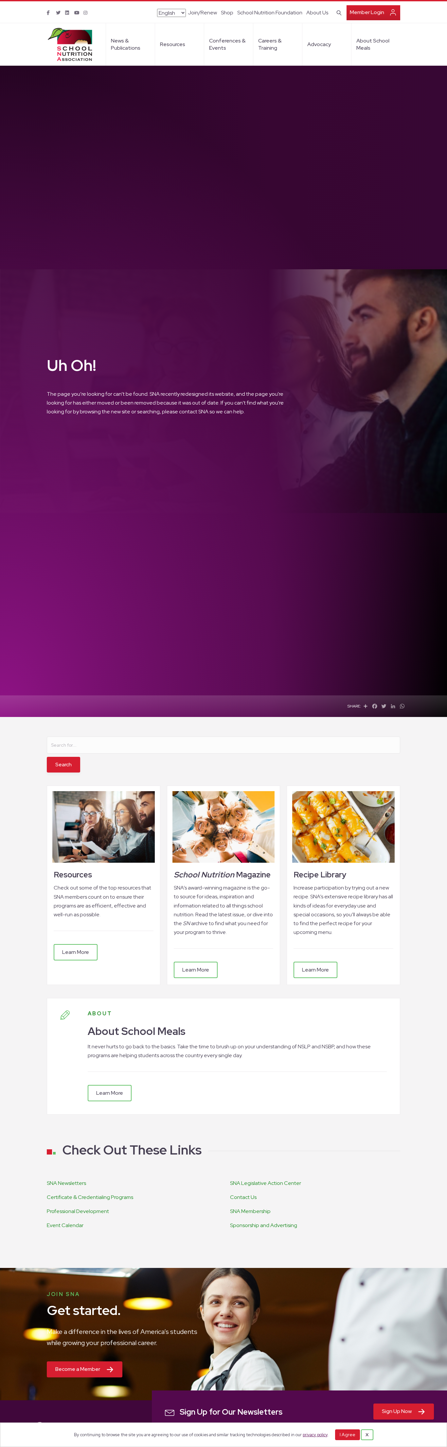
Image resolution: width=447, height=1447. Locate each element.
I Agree (347, 1435)
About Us (317, 12)
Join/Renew (202, 12)
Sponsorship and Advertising (263, 1225)
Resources (172, 44)
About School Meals (372, 44)
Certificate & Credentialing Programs (90, 1197)
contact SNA (193, 411)
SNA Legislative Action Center (265, 1183)
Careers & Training (269, 44)
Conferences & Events (227, 44)
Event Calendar (65, 1225)
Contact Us (243, 1197)
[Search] (338, 12)
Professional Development (78, 1211)
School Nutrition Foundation (269, 12)
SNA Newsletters (66, 1183)
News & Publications (125, 44)
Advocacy (319, 44)
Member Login (367, 12)
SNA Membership (250, 1211)
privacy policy (315, 1435)
